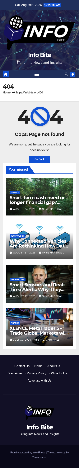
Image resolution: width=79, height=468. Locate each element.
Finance (15, 192)
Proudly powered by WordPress (28, 452)
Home (7, 92)
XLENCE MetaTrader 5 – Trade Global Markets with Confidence (39, 333)
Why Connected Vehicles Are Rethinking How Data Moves (38, 245)
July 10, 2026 (22, 339)
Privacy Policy (36, 373)
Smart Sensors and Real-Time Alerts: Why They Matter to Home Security (37, 289)
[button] (66, 74)
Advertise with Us (39, 380)
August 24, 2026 (24, 209)
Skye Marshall (53, 209)
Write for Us (59, 373)
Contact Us (22, 366)
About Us (53, 366)
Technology (17, 236)
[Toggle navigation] (37, 74)
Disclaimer (14, 373)
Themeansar (39, 457)
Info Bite (39, 55)
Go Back (39, 159)
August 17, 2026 (24, 252)
